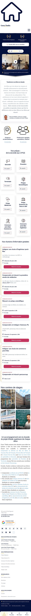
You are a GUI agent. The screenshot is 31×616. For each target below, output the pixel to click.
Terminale (4, 461)
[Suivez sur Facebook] (6, 528)
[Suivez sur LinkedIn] (17, 528)
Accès (25, 484)
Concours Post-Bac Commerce (8, 564)
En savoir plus (8, 142)
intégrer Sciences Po (19, 479)
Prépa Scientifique (5, 566)
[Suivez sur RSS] (2, 532)
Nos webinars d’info (5, 577)
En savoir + (8, 168)
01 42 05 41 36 (5, 516)
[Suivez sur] (13, 532)
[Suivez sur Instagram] (10, 528)
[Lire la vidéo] (15, 61)
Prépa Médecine (4, 555)
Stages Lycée (4, 569)
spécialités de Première (19, 459)
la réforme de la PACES (16, 473)
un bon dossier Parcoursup (8, 463)
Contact (3, 593)
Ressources (5, 574)
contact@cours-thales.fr (7, 515)
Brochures (3, 580)
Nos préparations (7, 552)
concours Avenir (14, 492)
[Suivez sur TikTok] (13, 528)
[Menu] (29, 30)
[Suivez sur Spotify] (6, 532)
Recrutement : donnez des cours (8, 596)
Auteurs (23, 605)
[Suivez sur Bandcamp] (10, 532)
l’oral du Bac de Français (23, 453)
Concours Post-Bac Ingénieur (7, 561)
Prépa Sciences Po (5, 558)
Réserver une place (16, 266)
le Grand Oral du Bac (8, 455)
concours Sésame (17, 484)
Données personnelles (16, 605)
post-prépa (25, 488)
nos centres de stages (8, 537)
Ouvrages (3, 583)
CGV (10, 605)
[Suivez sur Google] (21, 528)
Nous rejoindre (6, 590)
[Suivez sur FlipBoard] (25, 528)
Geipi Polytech (10, 494)
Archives (3, 586)
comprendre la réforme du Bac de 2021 (14, 451)
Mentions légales (4, 605)
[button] (11, 614)
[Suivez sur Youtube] (2, 528)
